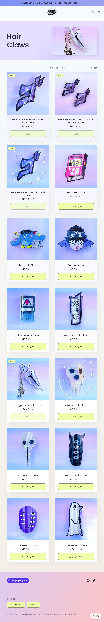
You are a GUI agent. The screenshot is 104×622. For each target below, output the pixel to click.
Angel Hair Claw (28, 475)
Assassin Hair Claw (76, 335)
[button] (6, 12)
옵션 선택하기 (76, 556)
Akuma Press (19, 614)
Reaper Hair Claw (76, 405)
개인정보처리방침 (60, 614)
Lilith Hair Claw (28, 545)
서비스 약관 (73, 614)
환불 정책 (47, 614)
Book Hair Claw (76, 192)
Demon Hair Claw (76, 475)
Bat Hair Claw (76, 265)
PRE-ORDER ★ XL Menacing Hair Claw (28, 121)
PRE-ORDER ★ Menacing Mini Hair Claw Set (76, 121)
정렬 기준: (54, 67)
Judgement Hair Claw (28, 405)
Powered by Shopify (33, 614)
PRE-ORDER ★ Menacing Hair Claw (28, 194)
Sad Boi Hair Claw (76, 545)
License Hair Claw (28, 335)
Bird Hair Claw (28, 265)
